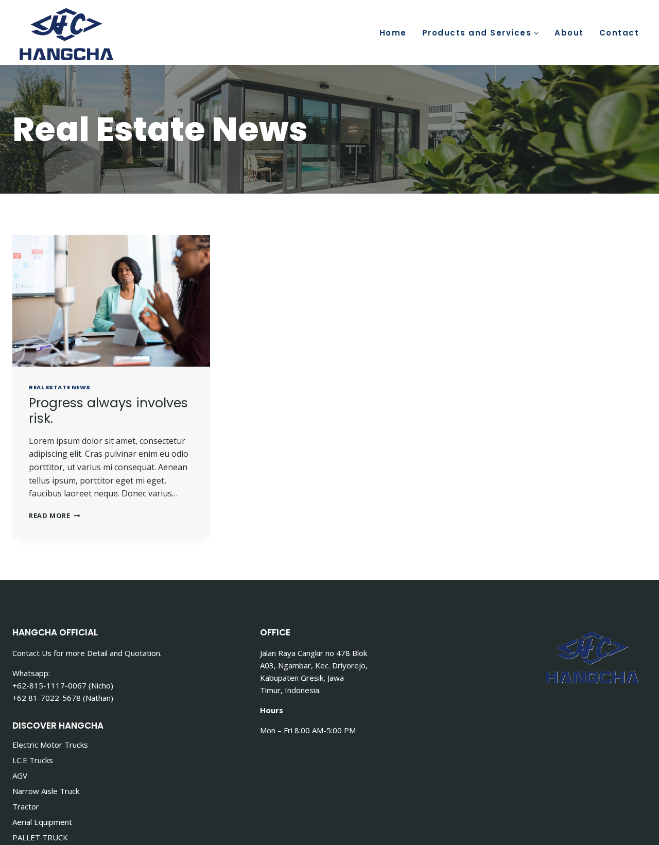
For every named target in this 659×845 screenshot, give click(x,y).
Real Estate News (60, 387)
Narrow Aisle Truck (45, 791)
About (569, 32)
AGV (19, 775)
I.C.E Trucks (32, 760)
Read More (54, 515)
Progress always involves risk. (108, 410)
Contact (619, 32)
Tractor (25, 806)
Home (393, 32)
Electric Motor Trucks (50, 744)
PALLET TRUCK (40, 837)
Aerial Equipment (42, 822)
